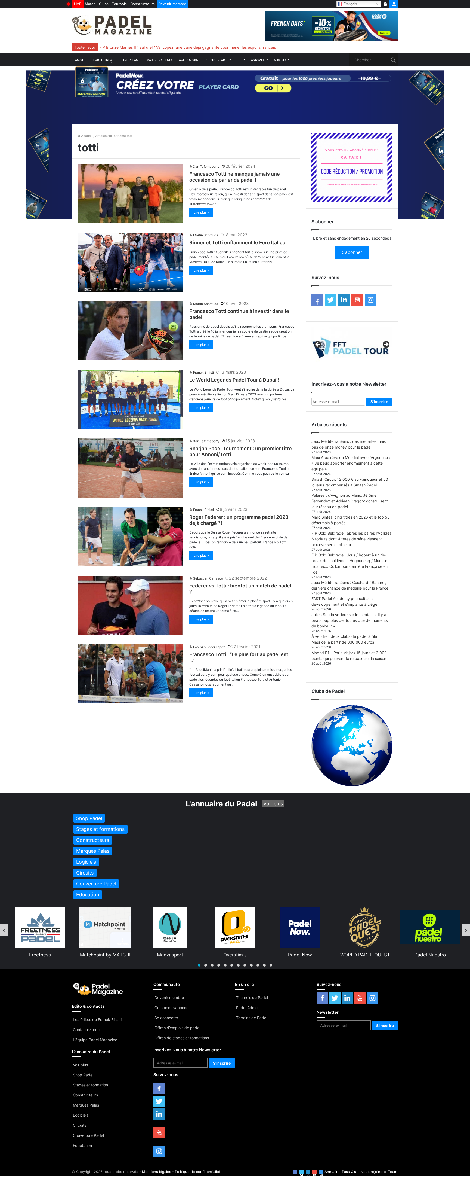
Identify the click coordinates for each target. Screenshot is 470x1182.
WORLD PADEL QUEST (235, 955)
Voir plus (80, 1064)
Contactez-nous (87, 1029)
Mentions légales (156, 1171)
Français (349, 4)
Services (280, 60)
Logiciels (80, 1115)
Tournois (119, 4)
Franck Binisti (203, 372)
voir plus (273, 803)
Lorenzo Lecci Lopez (209, 647)
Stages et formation (90, 1085)
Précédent (318, 345)
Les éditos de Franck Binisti (97, 1019)
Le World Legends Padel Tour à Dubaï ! (234, 380)
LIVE (77, 4)
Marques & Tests (159, 60)
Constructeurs (142, 4)
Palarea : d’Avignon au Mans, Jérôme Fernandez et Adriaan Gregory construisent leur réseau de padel (349, 501)
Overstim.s (105, 955)
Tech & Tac (129, 60)
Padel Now (170, 955)
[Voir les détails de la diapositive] (351, 346)
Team (392, 1171)
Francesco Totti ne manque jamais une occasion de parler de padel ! (234, 177)
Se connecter (166, 1017)
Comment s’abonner (172, 1007)
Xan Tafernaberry (206, 166)
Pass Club (350, 1171)
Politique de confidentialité (197, 1171)
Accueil (80, 60)
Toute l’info (102, 60)
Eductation (82, 1145)
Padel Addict (247, 1007)
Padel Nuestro (300, 955)
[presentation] (4, 930)
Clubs (104, 4)
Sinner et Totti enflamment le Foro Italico (237, 242)
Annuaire (258, 60)
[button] (199, 965)
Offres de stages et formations (181, 1037)
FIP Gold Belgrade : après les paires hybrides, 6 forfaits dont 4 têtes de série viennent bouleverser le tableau (351, 539)
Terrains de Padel (251, 1017)
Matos (90, 4)
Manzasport (40, 955)
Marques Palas (86, 1105)
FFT (239, 60)
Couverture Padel (88, 1135)
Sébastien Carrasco (208, 578)
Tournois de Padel (252, 997)
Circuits (79, 1125)
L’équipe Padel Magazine (95, 1039)
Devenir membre (172, 4)
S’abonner (352, 252)
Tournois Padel (216, 60)
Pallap (430, 955)
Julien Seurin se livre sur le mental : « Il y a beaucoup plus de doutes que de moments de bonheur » (349, 620)
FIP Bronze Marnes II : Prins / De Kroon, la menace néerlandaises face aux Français (172, 47)
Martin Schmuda (205, 235)
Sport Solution (365, 955)
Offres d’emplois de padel (177, 1027)
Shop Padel (83, 1075)
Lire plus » (201, 212)
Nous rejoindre (373, 1171)
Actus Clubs (188, 60)
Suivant (386, 345)
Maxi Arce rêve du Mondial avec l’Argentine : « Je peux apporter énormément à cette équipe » (350, 463)
